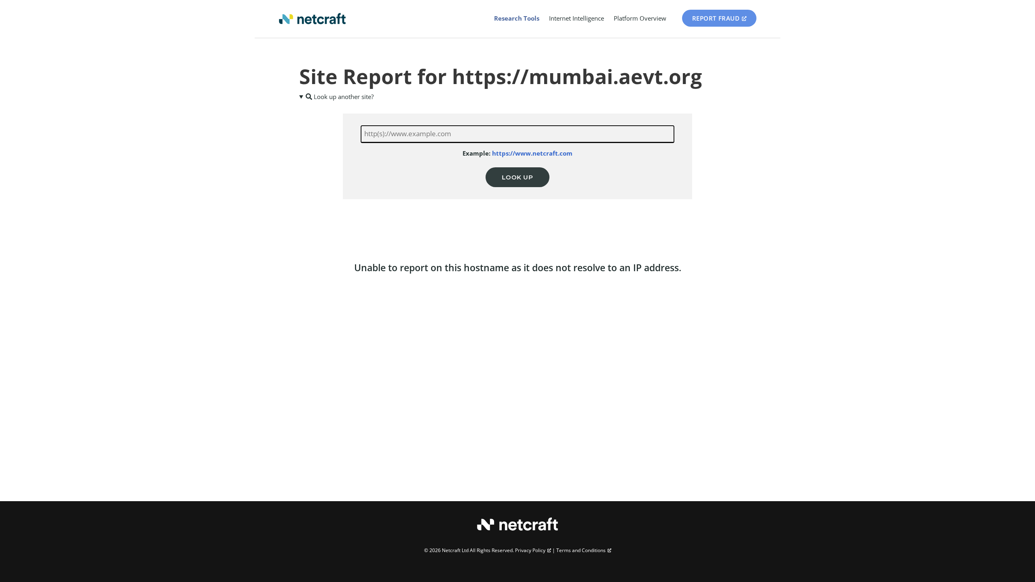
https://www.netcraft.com (532, 153)
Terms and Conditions (581, 550)
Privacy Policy (530, 550)
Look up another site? (343, 97)
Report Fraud (716, 18)
